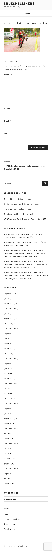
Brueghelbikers (19, 3)
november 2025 (10, 304)
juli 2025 (7, 314)
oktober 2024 (9, 324)
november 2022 (10, 379)
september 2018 (11, 444)
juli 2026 (7, 299)
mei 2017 (7, 479)
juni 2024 (8, 339)
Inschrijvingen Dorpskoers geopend (19, 209)
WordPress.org (10, 529)
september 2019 (11, 429)
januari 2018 (9, 464)
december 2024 (10, 319)
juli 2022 (7, 389)
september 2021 (11, 404)
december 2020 (10, 419)
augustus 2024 (10, 334)
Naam (7, 108)
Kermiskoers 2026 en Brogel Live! (18, 214)
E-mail (7, 121)
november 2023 (10, 349)
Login (6, 514)
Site (5, 134)
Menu (27, 13)
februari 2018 (9, 459)
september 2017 (11, 469)
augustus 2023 (10, 364)
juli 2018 (7, 449)
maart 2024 (9, 344)
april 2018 (8, 454)
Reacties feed (9, 524)
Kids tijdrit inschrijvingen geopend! (18, 199)
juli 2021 (7, 414)
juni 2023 (8, 369)
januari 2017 (9, 484)
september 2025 (11, 309)
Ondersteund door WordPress (15, 546)
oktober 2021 (9, 399)
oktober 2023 (9, 354)
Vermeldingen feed (12, 519)
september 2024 (11, 329)
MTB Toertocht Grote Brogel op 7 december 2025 (25, 219)
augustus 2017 (10, 474)
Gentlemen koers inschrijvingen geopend (21, 204)
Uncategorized (10, 499)
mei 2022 (8, 394)
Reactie (8, 75)
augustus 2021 (10, 409)
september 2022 (11, 384)
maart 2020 (9, 424)
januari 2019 (9, 439)
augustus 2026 (10, 294)
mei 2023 (8, 374)
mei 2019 (8, 434)
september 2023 (11, 359)
